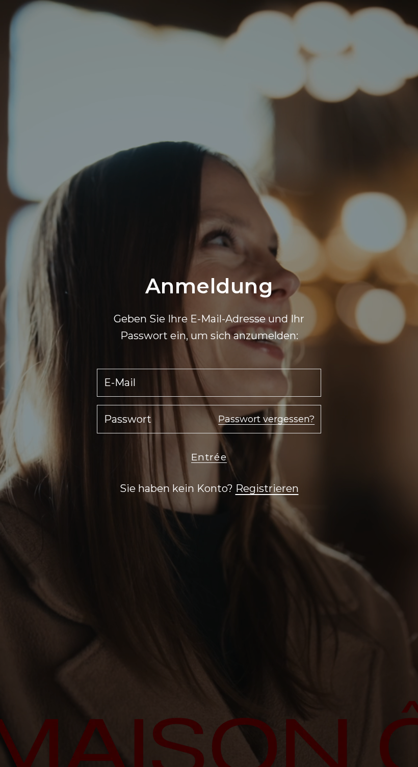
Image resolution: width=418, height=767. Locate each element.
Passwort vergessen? (266, 419)
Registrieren (267, 488)
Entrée (209, 457)
